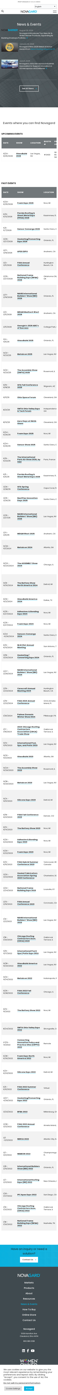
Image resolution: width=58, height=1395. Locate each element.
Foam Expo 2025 (25, 433)
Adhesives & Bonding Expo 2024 (28, 612)
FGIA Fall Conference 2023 (27, 815)
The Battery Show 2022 (28, 1010)
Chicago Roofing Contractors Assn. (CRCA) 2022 (26, 1208)
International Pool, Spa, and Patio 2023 (27, 744)
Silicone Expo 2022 (26, 1072)
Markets (29, 1282)
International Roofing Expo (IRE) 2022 (28, 1181)
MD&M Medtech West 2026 (28, 313)
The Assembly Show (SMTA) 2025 (27, 371)
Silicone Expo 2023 (26, 800)
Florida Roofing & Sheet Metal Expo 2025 (28, 475)
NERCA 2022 (23, 1139)
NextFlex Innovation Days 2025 (27, 499)
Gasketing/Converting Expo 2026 (28, 240)
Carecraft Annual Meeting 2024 (26, 689)
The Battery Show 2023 (28, 828)
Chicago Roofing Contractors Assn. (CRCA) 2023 (26, 938)
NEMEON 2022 (23, 1153)
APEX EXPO (22, 251)
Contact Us (28, 1259)
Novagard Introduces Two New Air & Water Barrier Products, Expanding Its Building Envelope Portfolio (27, 35)
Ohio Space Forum (26, 397)
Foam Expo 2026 (25, 203)
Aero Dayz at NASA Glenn (26, 422)
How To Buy (29, 1309)
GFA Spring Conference (23, 488)
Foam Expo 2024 (25, 624)
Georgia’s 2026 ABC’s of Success (28, 326)
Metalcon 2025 (24, 354)
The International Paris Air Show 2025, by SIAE (28, 459)
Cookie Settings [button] (13, 1388)
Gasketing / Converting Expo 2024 (28, 656)
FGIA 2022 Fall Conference (24, 991)
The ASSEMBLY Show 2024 (27, 564)
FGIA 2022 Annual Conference (26, 1125)
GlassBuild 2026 (21, 154)
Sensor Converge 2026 (28, 229)
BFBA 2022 (22, 1111)
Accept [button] (29, 1388)
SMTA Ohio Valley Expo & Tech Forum (28, 409)
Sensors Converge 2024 (26, 635)
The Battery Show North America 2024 (27, 584)
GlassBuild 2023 (25, 756)
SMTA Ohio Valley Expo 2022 (28, 1028)
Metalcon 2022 (24, 978)
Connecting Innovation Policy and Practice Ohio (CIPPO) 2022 (28, 1044)
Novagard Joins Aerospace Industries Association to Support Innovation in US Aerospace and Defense (36, 66)
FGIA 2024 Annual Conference (26, 702)
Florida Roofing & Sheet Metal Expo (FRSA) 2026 (26, 215)
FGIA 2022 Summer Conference (26, 1088)
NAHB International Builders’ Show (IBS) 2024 (27, 672)
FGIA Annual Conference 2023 (25, 902)
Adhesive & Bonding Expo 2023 (27, 840)
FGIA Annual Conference (23, 264)
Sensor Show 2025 (26, 444)
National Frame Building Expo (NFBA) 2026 (27, 277)
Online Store (29, 1314)
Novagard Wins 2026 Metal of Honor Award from (36, 47)
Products (29, 1288)
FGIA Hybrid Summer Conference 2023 (27, 863)
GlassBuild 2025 (25, 340)
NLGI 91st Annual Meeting (25, 646)
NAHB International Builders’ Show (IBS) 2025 (27, 516)
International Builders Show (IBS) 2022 (28, 1167)
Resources (29, 1298)
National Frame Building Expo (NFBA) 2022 (27, 1223)
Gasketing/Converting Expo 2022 (28, 1099)
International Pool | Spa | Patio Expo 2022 (28, 952)
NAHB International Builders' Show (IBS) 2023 (27, 920)
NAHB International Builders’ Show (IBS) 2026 (27, 296)
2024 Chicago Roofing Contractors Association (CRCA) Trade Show (28, 730)
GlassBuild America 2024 (27, 600)
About (29, 1293)
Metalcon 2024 (24, 547)
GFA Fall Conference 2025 (27, 386)
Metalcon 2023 (24, 782)
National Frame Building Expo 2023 (26, 889)
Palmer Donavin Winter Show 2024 (26, 715)
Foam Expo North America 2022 (25, 1057)
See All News (28, 88)
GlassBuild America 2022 (27, 964)
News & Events (29, 1304)
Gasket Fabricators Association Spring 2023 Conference (27, 875)
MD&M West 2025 (26, 533)
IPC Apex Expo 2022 (26, 1194)
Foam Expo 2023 (25, 852)
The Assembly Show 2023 (27, 769)
